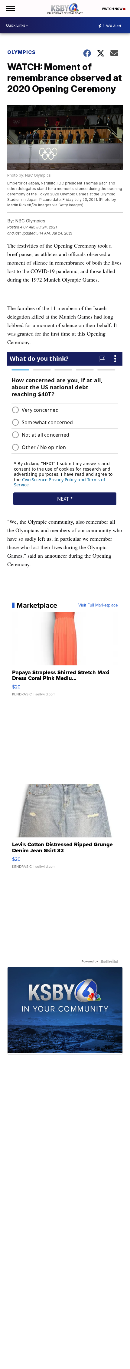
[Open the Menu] (10, 9)
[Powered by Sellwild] (109, 961)
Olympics (21, 52)
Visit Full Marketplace (98, 605)
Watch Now (112, 9)
